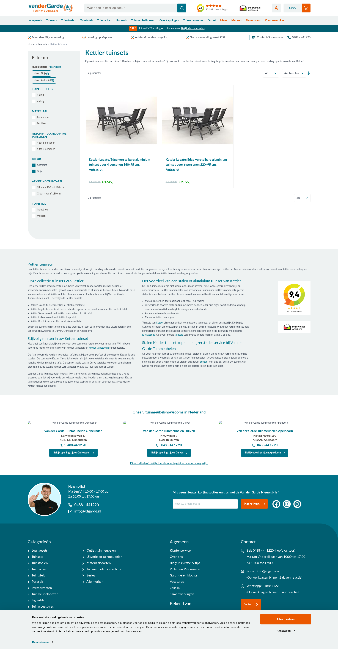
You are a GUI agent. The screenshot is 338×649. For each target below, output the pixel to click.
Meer (223, 20)
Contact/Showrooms (270, 37)
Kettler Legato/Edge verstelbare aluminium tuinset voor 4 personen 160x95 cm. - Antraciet (119, 164)
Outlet (212, 20)
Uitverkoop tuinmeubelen (104, 557)
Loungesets (35, 20)
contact (204, 362)
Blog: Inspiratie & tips (185, 563)
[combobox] (135, 8)
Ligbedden (38, 600)
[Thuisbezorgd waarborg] (250, 8)
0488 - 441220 (301, 37)
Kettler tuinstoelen (99, 348)
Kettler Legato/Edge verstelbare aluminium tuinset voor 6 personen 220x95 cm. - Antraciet (196, 164)
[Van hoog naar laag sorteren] (308, 73)
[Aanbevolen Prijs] (294, 73)
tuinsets (179, 335)
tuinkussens (148, 335)
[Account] (276, 8)
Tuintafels (86, 20)
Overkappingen (169, 20)
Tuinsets (51, 20)
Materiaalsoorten (98, 563)
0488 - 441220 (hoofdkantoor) (274, 550)
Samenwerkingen (182, 594)
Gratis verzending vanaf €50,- (208, 37)
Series (90, 575)
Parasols (121, 20)
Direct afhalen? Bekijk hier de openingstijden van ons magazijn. (169, 463)
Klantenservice (274, 20)
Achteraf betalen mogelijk (151, 37)
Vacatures (177, 581)
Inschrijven (252, 504)
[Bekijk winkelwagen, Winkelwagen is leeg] (306, 8)
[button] (54, 89)
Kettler (159, 323)
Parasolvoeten (41, 588)
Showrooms (253, 20)
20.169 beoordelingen (217, 10)
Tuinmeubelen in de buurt (104, 569)
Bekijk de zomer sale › (193, 28)
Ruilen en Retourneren (186, 569)
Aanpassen (284, 630)
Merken (236, 20)
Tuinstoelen (68, 20)
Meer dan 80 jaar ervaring (48, 37)
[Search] (181, 8)
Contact (248, 604)
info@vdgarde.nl (268, 571)
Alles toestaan (285, 619)
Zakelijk (175, 588)
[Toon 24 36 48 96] (271, 73)
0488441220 (271, 586)
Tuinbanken (104, 20)
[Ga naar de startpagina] (51, 8)
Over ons (176, 557)
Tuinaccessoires (193, 20)
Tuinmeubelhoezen (143, 20)
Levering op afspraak (99, 37)
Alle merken (94, 581)
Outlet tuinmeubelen (101, 550)
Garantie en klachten (184, 575)
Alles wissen (55, 67)
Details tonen (40, 641)
